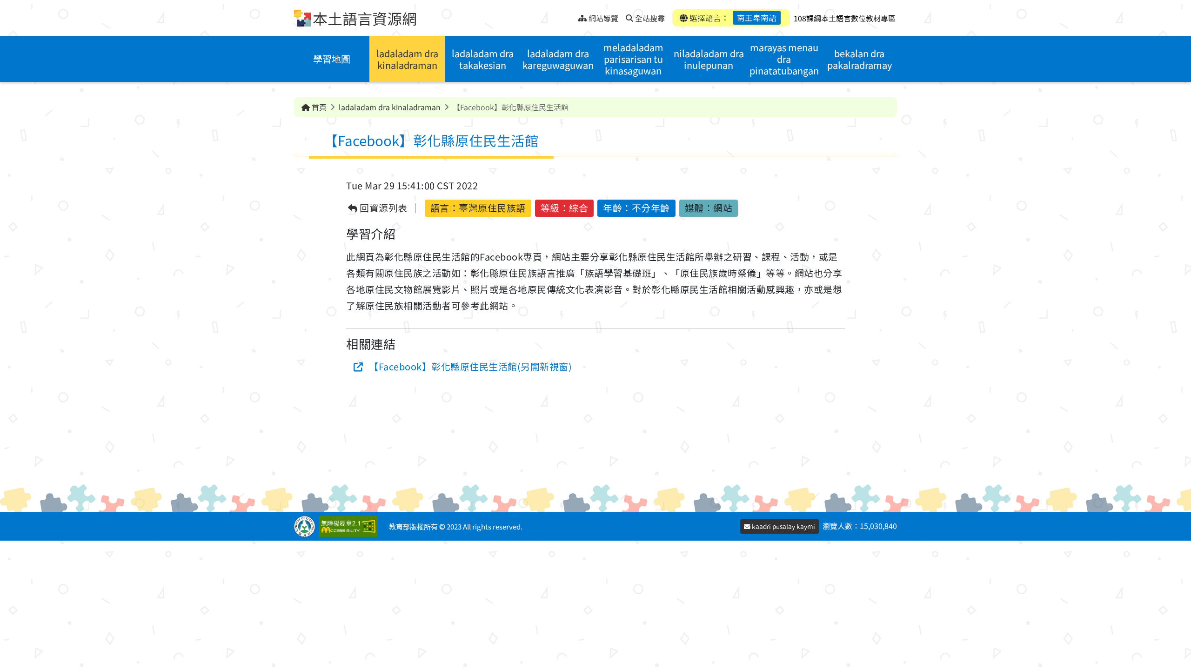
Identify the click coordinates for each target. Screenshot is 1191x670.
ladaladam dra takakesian (483, 59)
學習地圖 (331, 59)
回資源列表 (383, 208)
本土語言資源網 (365, 18)
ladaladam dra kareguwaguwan (558, 59)
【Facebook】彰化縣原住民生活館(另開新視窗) (470, 366)
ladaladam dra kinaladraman (407, 59)
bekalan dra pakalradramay (859, 59)
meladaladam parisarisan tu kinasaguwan (633, 58)
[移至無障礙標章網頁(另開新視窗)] (350, 526)
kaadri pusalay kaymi (782, 526)
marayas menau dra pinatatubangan (784, 58)
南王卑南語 (756, 17)
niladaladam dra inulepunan (709, 59)
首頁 (318, 107)
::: (571, 15)
